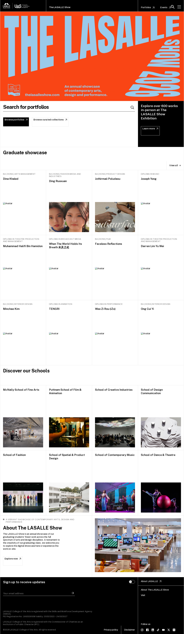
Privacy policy (111, 630)
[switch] (132, 581)
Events (163, 7)
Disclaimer (129, 630)
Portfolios (146, 7)
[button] (173, 7)
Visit (143, 595)
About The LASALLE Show (155, 590)
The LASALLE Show (60, 7)
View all (173, 165)
